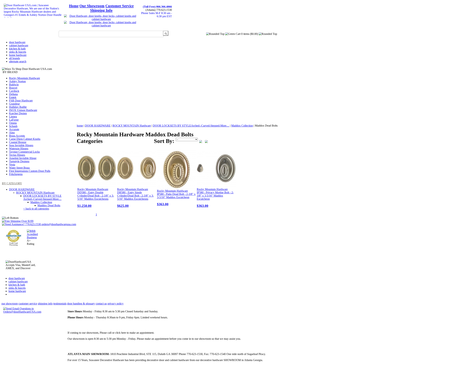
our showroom (9, 303)
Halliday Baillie (18, 106)
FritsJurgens (16, 174)
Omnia (13, 122)
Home (74, 6)
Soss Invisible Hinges (21, 145)
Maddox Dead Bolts (49, 205)
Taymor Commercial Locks (24, 151)
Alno (12, 132)
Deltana (13, 94)
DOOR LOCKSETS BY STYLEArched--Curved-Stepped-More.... (42, 197)
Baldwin (14, 84)
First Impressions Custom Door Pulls (29, 170)
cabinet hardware (18, 45)
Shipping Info (101, 10)
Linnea (13, 116)
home (80, 125)
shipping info (45, 303)
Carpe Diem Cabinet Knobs (24, 138)
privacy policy (116, 303)
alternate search (17, 61)
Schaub (13, 126)
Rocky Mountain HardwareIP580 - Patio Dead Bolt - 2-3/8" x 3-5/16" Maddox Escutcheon (176, 197)
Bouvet (13, 87)
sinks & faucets (17, 51)
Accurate (14, 129)
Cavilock (14, 90)
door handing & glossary (81, 303)
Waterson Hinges (18, 148)
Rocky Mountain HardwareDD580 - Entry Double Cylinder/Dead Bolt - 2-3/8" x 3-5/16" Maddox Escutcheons (95, 198)
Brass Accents (17, 135)
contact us (101, 303)
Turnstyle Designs (19, 161)
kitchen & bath (17, 48)
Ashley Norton (17, 81)
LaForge (14, 119)
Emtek (12, 97)
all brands (14, 58)
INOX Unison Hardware (23, 110)
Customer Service (119, 6)
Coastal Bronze (17, 142)
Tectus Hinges (17, 154)
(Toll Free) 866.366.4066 (157, 6)
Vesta (12, 164)
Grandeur (14, 103)
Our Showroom (92, 6)
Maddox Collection (41, 202)
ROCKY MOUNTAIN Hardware (35, 192)
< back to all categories (36, 208)
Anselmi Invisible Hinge (22, 158)
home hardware (17, 55)
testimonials (59, 303)
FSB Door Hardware (21, 100)
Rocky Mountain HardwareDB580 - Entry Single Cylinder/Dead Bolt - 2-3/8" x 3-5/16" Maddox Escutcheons (135, 198)
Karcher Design (18, 113)
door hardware (17, 42)
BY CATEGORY (12, 183)
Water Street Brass (19, 167)
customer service (27, 303)
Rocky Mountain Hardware (24, 78)
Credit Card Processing (13, 244)
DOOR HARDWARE (22, 189)
